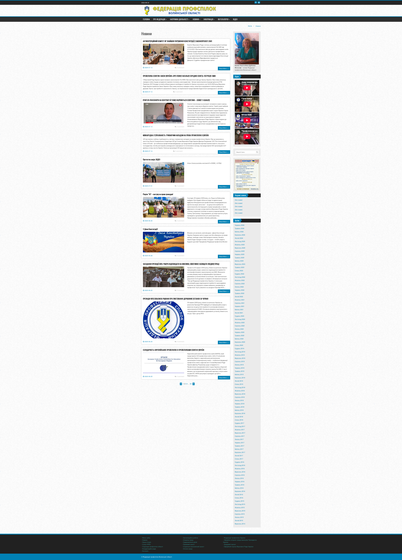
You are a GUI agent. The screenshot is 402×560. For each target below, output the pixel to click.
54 (191, 384)
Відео (235, 19)
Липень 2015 (239, 517)
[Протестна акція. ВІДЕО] (163, 173)
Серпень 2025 (240, 251)
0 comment (180, 67)
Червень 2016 (239, 481)
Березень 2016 (240, 491)
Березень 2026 (240, 235)
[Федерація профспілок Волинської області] (179, 10)
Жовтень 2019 (240, 355)
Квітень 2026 (239, 232)
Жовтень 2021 (240, 300)
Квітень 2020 (239, 339)
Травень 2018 (239, 407)
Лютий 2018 (239, 417)
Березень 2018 (240, 413)
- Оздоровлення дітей (189, 542)
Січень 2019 (239, 384)
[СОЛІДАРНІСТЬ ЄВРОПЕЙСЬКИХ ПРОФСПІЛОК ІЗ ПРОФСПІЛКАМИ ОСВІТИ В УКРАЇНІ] (163, 364)
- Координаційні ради (148, 549)
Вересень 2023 (240, 264)
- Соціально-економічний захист (193, 546)
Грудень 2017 (239, 423)
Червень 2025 (239, 254)
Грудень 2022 (239, 274)
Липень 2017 (239, 439)
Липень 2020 (239, 329)
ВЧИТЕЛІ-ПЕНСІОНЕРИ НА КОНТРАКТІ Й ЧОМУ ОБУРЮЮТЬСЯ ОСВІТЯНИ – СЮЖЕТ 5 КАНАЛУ (176, 100)
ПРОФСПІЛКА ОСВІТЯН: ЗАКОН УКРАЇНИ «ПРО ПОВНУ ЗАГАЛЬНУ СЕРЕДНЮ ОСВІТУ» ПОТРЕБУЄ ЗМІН (179, 76)
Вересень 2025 (240, 248)
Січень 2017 (239, 459)
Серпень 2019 (240, 361)
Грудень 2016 (239, 462)
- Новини (144, 540)
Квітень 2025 (239, 261)
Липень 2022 (239, 287)
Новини (196, 19)
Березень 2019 (240, 378)
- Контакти (144, 551)
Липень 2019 (239, 365)
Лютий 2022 (239, 296)
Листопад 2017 (240, 426)
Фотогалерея (223, 19)
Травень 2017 (239, 446)
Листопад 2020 (240, 319)
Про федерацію (159, 19)
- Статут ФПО (146, 544)
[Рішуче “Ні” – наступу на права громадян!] (163, 208)
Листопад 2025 (240, 241)
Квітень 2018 (239, 410)
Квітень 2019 (239, 374)
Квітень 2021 (239, 309)
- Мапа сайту (145, 538)
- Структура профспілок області (152, 546)
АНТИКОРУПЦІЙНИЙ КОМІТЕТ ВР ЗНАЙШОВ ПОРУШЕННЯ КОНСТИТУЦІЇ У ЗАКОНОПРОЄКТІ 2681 (177, 41)
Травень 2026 (239, 228)
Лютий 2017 (239, 455)
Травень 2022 (239, 293)
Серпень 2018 (240, 397)
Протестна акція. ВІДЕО (151, 159)
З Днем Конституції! (150, 229)
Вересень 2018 (240, 394)
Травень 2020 (239, 335)
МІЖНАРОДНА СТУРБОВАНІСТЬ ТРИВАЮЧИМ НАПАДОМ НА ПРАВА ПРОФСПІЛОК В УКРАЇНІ (176, 135)
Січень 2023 (239, 270)
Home (250, 26)
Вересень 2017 (240, 433)
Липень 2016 (239, 478)
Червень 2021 (239, 306)
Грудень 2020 (239, 316)
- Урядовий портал (229, 544)
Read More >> (224, 68)
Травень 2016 (239, 485)
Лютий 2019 (239, 381)
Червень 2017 (239, 442)
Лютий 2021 (239, 313)
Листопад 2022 (240, 277)
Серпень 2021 (240, 303)
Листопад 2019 (240, 352)
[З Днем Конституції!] (163, 243)
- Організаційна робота (190, 538)
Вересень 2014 (240, 524)
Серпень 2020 (240, 326)
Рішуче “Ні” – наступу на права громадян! (158, 194)
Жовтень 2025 (240, 245)
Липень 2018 (239, 400)
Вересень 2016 (240, 472)
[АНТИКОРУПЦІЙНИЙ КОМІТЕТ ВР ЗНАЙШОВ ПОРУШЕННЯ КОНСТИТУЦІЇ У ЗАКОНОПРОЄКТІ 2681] (163, 55)
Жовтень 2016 (240, 468)
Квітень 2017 (239, 449)
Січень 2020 (239, 345)
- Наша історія (146, 542)
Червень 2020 (239, 332)
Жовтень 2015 (240, 507)
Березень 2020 (240, 342)
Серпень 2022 (240, 283)
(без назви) (238, 200)
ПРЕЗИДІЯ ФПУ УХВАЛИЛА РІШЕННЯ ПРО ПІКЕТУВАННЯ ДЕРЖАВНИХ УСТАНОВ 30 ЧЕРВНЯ (175, 298)
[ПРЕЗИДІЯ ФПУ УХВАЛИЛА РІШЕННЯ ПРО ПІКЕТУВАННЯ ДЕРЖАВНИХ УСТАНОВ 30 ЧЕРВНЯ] (163, 321)
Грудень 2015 (239, 501)
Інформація (208, 19)
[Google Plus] (255, 2)
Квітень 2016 (239, 488)
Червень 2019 (239, 368)
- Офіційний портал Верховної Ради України (238, 546)
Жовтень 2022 (240, 280)
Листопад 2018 (240, 387)
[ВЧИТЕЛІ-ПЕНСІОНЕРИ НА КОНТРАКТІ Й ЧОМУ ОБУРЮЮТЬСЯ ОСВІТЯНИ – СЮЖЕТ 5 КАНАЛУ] (163, 114)
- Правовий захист (188, 544)
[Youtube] (259, 2)
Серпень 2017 (240, 436)
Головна (146, 19)
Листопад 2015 (240, 504)
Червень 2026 (239, 225)
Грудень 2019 (239, 348)
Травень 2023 (239, 267)
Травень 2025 (239, 257)
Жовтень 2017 (240, 430)
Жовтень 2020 (240, 322)
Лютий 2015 (239, 520)
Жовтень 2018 (240, 391)
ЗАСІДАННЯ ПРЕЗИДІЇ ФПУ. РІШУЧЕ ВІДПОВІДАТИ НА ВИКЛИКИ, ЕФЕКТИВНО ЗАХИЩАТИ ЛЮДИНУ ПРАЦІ (181, 264)
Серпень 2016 (240, 475)
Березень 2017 (240, 452)
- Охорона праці (187, 540)
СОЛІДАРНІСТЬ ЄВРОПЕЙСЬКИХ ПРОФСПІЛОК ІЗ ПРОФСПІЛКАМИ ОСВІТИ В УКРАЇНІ (173, 350)
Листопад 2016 (240, 465)
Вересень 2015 (240, 511)
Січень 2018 (239, 420)
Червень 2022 (239, 290)
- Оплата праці (187, 549)
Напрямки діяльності (179, 19)
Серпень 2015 (240, 514)
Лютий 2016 (239, 494)
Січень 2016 (239, 498)
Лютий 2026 (239, 238)
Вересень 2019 (240, 358)
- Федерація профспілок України (234, 538)
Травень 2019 (239, 371)
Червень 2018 (239, 404)
